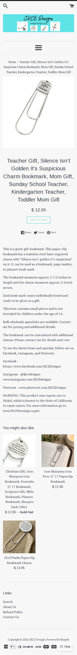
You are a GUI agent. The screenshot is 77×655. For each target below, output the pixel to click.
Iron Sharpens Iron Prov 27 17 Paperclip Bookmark (58, 476)
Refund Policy (13, 612)
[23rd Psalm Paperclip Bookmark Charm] (19, 537)
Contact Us (11, 617)
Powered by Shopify (58, 639)
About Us (9, 607)
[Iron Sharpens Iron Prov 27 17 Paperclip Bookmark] (57, 450)
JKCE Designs (37, 639)
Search (8, 601)
